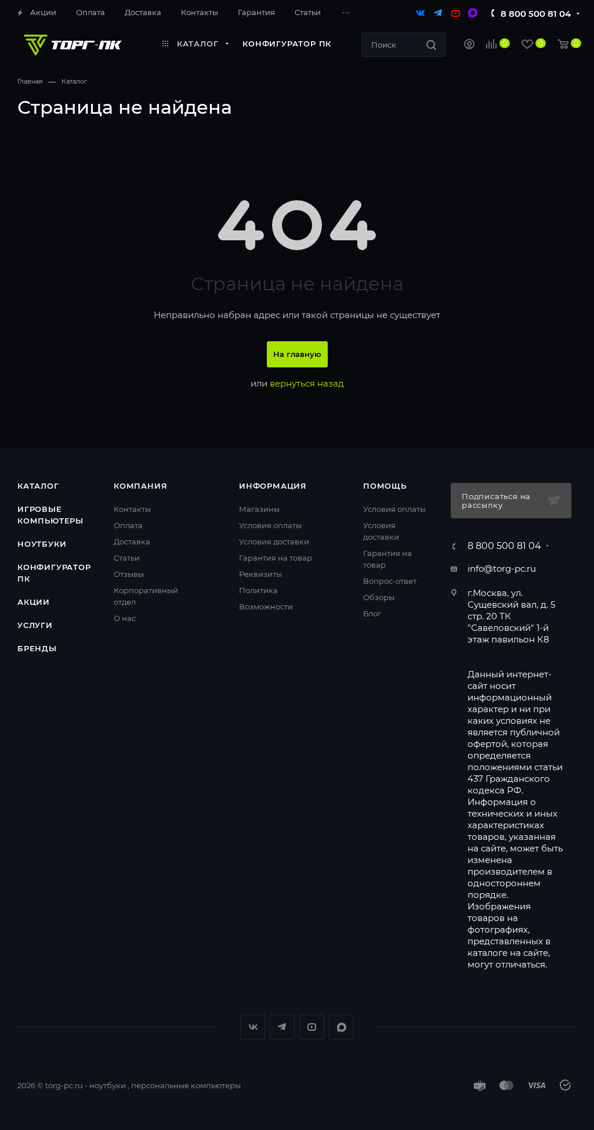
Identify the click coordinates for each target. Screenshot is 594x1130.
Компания (140, 485)
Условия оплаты (270, 525)
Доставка (132, 541)
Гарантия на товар (275, 557)
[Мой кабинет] (469, 45)
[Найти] (431, 45)
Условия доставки (274, 541)
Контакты (132, 509)
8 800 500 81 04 (536, 13)
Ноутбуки (41, 543)
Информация (273, 485)
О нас (125, 618)
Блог (372, 613)
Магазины (259, 509)
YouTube (311, 1027)
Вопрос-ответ (389, 581)
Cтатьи (127, 557)
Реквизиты (260, 574)
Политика (258, 590)
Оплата (128, 525)
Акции (33, 601)
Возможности (266, 606)
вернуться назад (307, 383)
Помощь (385, 485)
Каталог (38, 485)
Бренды (37, 648)
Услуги (35, 625)
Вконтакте (252, 1027)
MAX (341, 1027)
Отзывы (129, 574)
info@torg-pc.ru (502, 568)
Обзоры (378, 597)
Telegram (282, 1027)
